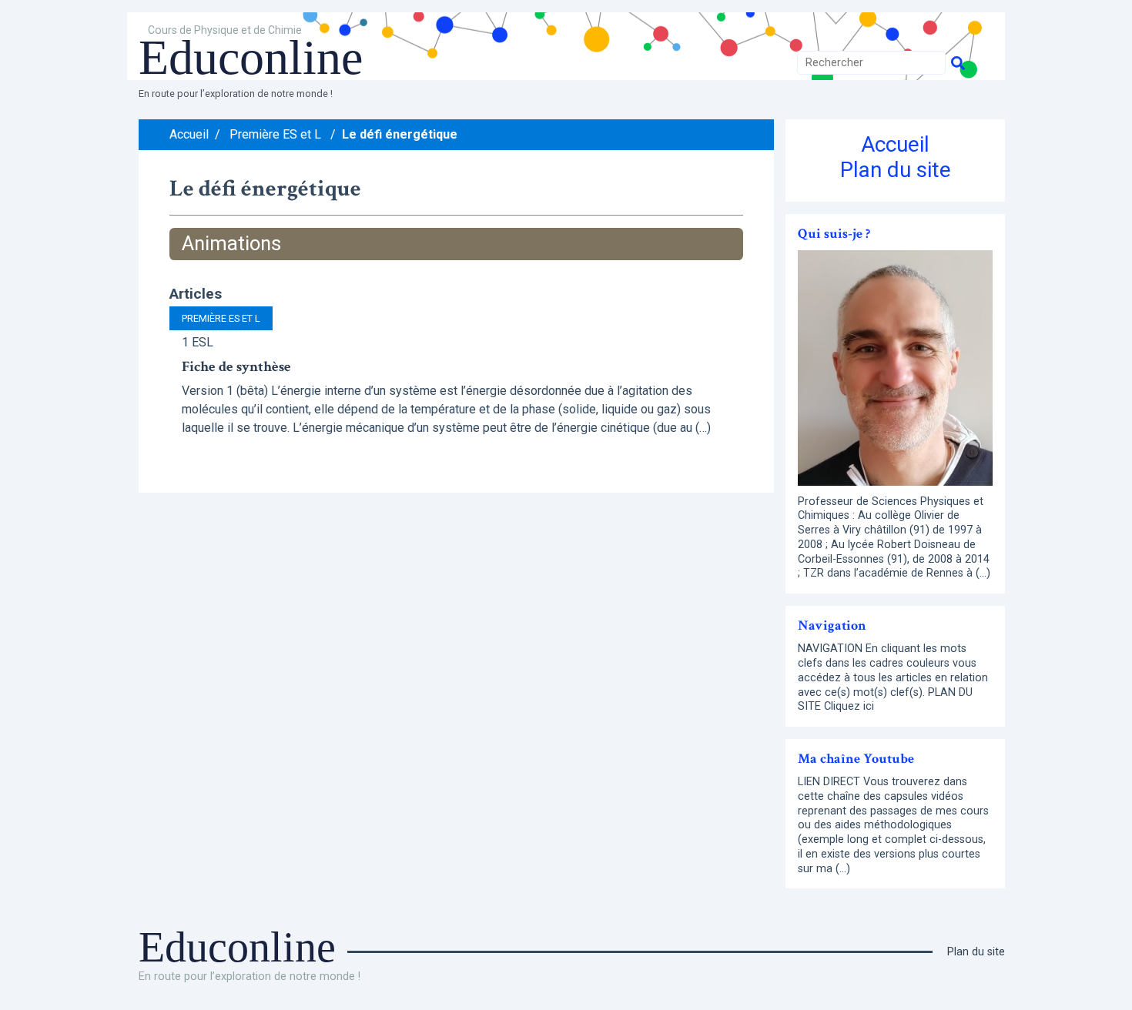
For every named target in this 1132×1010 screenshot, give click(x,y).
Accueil (189, 134)
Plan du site (895, 169)
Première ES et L (275, 134)
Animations (231, 243)
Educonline (251, 57)
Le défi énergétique (399, 134)
